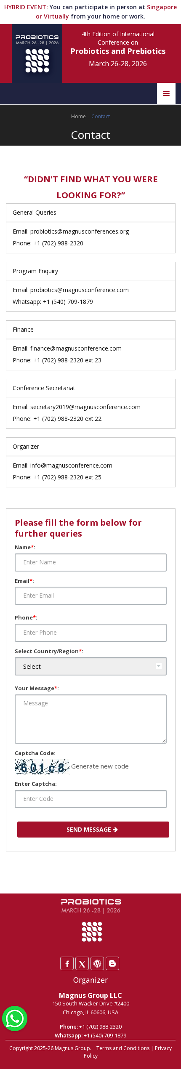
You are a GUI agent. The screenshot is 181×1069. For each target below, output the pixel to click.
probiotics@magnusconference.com (79, 290)
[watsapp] (14, 1017)
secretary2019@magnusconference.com (85, 407)
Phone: (26, 617)
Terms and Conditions (122, 1048)
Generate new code (100, 766)
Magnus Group (72, 1048)
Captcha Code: (35, 753)
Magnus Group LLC (90, 995)
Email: (24, 581)
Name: (25, 547)
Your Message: (37, 688)
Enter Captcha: (36, 783)
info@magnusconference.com (71, 465)
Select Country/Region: (49, 651)
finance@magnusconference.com (76, 348)
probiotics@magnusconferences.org (79, 231)
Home (78, 116)
